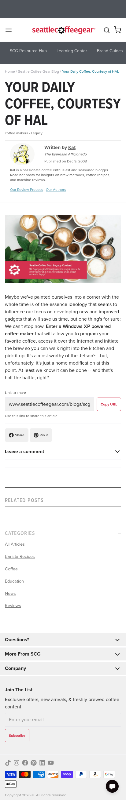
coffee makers (16, 133)
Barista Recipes (20, 556)
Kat (72, 147)
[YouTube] (51, 763)
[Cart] (117, 30)
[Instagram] (16, 763)
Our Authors (56, 189)
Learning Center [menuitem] (72, 51)
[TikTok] (8, 763)
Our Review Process (26, 189)
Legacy (37, 133)
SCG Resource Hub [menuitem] (28, 51)
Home (10, 71)
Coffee (11, 569)
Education (14, 581)
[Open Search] (106, 30)
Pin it (44, 435)
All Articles (15, 544)
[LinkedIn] (42, 763)
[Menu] (11, 30)
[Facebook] (25, 763)
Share (19, 435)
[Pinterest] (34, 763)
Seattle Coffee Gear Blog (38, 71)
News (10, 593)
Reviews (13, 605)
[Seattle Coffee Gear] (63, 30)
